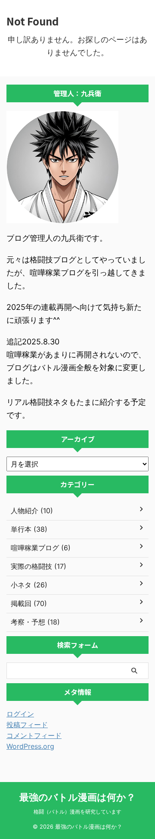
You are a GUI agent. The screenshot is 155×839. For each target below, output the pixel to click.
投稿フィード (27, 724)
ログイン (20, 714)
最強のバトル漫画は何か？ (77, 797)
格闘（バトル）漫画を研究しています (77, 811)
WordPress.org (30, 746)
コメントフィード (34, 735)
